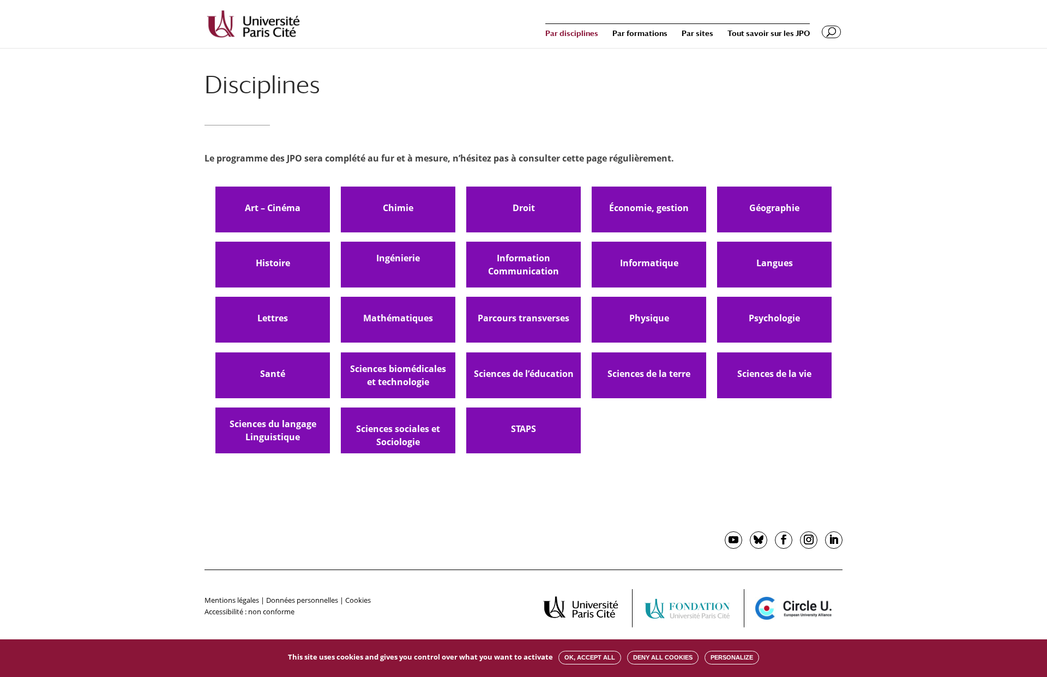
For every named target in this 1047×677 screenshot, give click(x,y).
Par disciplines (571, 33)
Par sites (697, 33)
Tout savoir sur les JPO (768, 33)
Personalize (732, 657)
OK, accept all (589, 657)
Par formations (639, 33)
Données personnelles (302, 600)
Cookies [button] (358, 600)
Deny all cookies (663, 657)
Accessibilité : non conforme (249, 611)
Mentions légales (231, 600)
